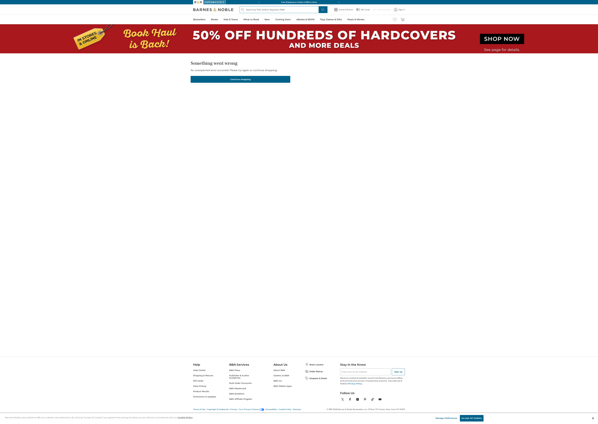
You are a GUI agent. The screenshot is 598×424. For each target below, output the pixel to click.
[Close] (4, 21)
